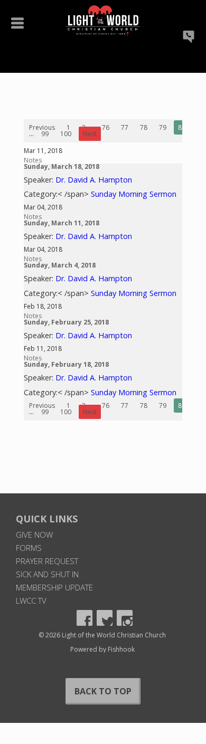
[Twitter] (105, 618)
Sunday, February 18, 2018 (66, 364)
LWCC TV (31, 600)
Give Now (34, 534)
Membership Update (54, 587)
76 (105, 127)
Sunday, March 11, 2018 (61, 222)
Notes (33, 160)
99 (45, 133)
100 (65, 133)
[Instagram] (125, 618)
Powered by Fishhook (102, 649)
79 (162, 127)
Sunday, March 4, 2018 (60, 265)
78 (143, 127)
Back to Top (103, 691)
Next (90, 133)
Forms (29, 547)
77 (124, 127)
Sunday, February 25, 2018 (66, 322)
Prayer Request (47, 561)
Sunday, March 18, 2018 (61, 166)
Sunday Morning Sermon (133, 194)
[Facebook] (84, 618)
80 (181, 127)
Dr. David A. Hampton (93, 180)
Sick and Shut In (47, 574)
